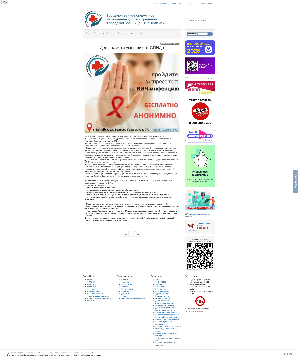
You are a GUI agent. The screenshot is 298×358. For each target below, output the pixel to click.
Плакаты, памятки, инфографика (100, 298)
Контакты (124, 286)
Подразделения (127, 284)
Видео (89, 279)
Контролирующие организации (133, 298)
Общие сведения (161, 3)
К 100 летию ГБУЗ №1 (95, 293)
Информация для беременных (167, 314)
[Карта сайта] (89, 3)
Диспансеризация (162, 300)
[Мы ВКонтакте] (86, 3)
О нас (123, 296)
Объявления (111, 33)
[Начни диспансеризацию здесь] (200, 135)
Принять (288, 354)
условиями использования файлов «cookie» (78, 353)
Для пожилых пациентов (164, 307)
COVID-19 (91, 282)
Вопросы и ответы (162, 296)
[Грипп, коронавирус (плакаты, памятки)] (200, 215)
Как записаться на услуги (165, 310)
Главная (89, 33)
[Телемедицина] (200, 199)
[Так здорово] (200, 111)
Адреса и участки (162, 293)
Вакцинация (160, 286)
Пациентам (176, 3)
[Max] (200, 65)
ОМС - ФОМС (160, 282)
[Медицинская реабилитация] (200, 166)
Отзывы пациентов (162, 298)
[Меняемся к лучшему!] (200, 88)
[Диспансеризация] (200, 47)
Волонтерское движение (164, 305)
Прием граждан (127, 289)
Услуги (157, 279)
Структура (125, 282)
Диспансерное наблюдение (165, 312)
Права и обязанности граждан (166, 317)
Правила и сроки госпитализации (168, 326)
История (124, 279)
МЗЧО (199, 226)
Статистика (91, 286)
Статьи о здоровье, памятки (98, 296)
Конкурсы (91, 300)
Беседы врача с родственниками (167, 319)
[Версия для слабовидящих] (4, 2)
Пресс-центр (191, 3)
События (90, 284)
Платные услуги (161, 289)
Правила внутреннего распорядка (163, 322)
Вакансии (125, 291)
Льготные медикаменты (164, 303)
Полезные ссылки (162, 291)
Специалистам (206, 3)
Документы (125, 293)
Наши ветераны (93, 291)
